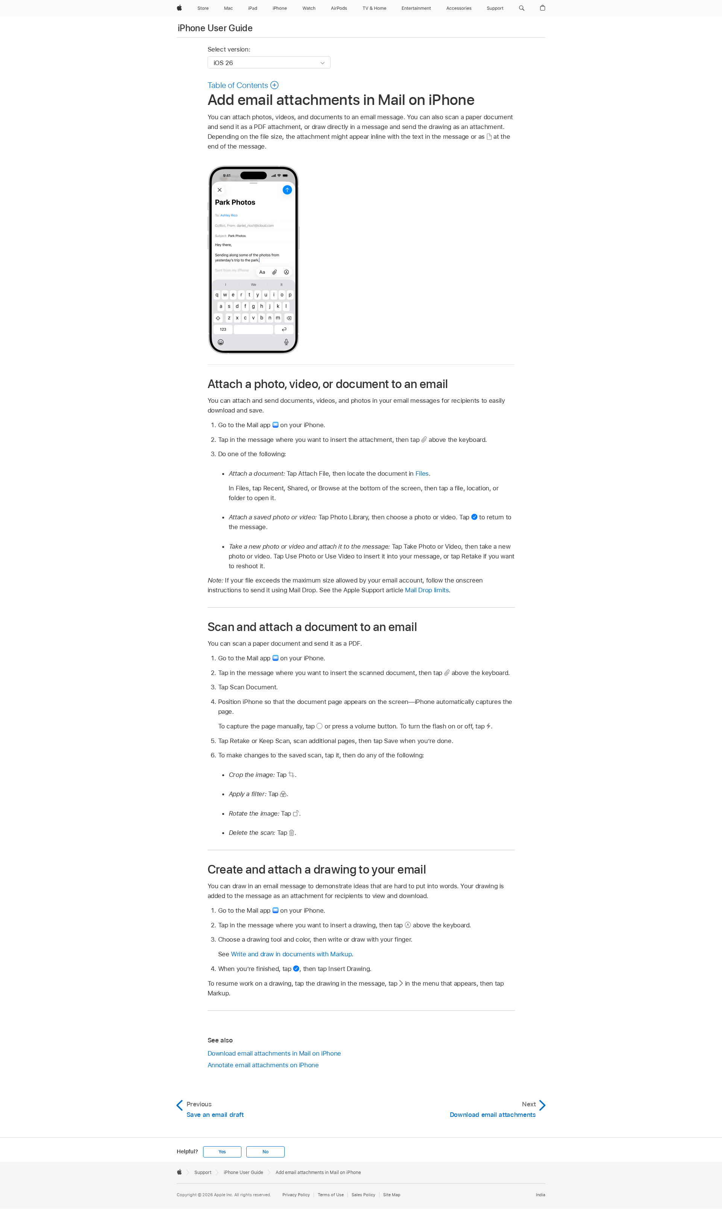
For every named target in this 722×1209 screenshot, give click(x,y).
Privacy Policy (296, 1194)
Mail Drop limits (427, 590)
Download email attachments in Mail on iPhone (274, 1053)
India (540, 1194)
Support (202, 1172)
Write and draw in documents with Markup (291, 954)
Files (422, 473)
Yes (222, 1151)
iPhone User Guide (215, 28)
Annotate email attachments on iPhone (263, 1065)
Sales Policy (363, 1194)
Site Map (391, 1194)
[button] (522, 8)
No (265, 1151)
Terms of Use (331, 1194)
